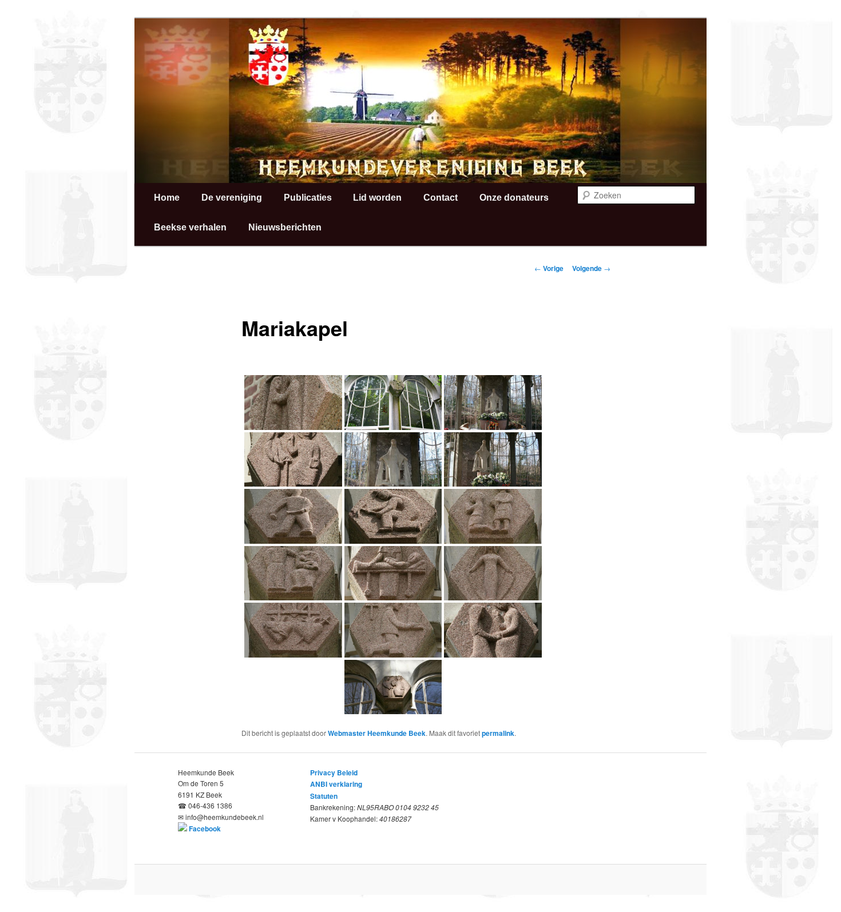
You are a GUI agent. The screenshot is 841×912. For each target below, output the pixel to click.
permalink (498, 733)
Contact (440, 197)
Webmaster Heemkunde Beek (377, 733)
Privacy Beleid (334, 772)
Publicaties (308, 197)
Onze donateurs (514, 197)
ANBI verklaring (336, 784)
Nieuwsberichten (285, 227)
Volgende (591, 268)
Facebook (205, 828)
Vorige (549, 268)
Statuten (324, 796)
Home (167, 197)
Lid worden (377, 197)
